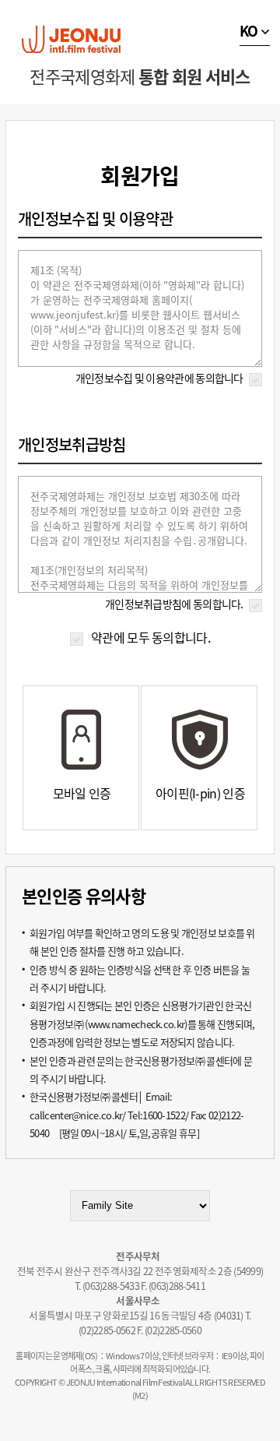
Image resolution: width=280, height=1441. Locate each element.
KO (249, 30)
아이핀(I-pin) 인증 (200, 793)
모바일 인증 (82, 793)
